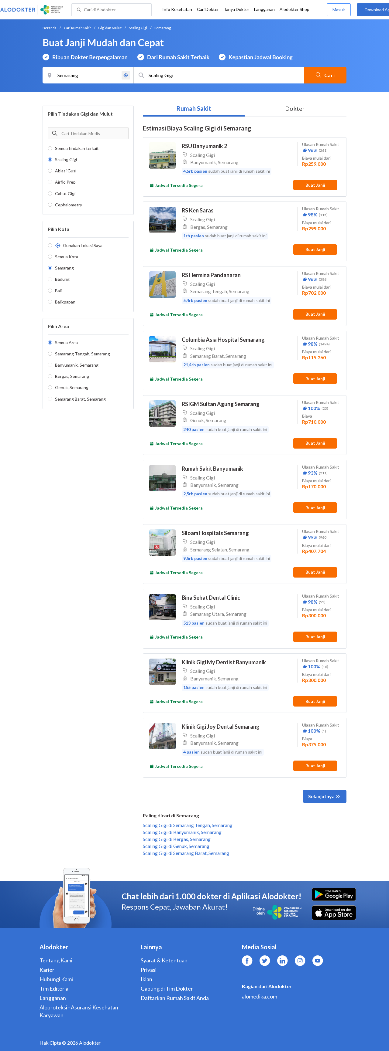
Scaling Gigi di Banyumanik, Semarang (182, 832)
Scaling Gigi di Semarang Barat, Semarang (186, 853)
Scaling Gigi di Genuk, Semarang (176, 846)
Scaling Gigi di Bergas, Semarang (177, 839)
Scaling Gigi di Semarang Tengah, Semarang (187, 825)
